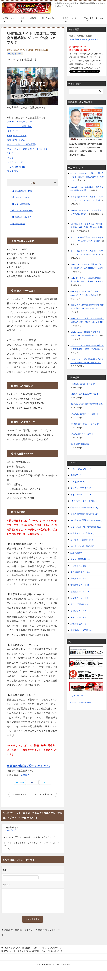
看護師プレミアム (16, 140)
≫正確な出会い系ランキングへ (28, 765)
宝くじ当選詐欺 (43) (79, 604)
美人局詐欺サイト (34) (80, 572)
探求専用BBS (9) (77, 481)
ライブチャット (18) (79, 598)
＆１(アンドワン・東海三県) (21, 144)
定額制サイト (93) (78, 611)
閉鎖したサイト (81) (79, 617)
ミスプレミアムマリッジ (19, 122)
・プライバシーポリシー (80, 702)
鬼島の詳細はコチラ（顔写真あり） (85, 39)
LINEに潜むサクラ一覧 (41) (82, 501)
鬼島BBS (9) (75, 475)
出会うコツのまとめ (69, 19)
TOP (21, 948)
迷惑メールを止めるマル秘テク (85, 394)
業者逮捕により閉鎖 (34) (81, 630)
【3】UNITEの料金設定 (20, 204)
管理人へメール (8, 19)
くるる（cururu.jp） (17, 167)
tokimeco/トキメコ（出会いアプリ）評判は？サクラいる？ (22, 794)
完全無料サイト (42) (79, 578)
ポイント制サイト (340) (80, 494)
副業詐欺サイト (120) (79, 591)
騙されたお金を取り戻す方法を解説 (87, 404)
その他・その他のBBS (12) (82, 546)
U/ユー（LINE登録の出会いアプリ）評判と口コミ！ (45, 794)
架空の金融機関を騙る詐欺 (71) (84, 514)
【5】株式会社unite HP (20, 217)
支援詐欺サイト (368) (79, 585)
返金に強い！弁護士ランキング (85, 424)
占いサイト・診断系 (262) (81, 540)
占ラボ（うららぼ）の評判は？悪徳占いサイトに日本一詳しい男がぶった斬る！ (87, 176)
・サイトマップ (76, 696)
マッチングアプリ (15, 54)
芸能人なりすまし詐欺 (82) (82, 533)
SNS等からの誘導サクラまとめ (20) (86, 520)
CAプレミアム (14, 153)
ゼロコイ (11, 158)
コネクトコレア (15, 162)
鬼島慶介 (25, 775)
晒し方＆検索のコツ (48, 19)
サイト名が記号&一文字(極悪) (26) (85, 527)
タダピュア (12, 131)
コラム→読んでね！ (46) (81, 469)
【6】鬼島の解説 (17, 224)
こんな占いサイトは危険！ (83, 434)
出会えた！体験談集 (28, 19)
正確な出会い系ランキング (93, 19)
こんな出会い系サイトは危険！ (85, 414)
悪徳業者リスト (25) (79, 624)
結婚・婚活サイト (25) (80, 553)
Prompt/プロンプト (16, 135)
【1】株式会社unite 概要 (21, 191)
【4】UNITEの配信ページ (21, 210)
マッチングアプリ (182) (80, 488)
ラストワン (12, 171)
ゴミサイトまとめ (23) (80, 566)
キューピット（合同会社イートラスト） (27, 149)
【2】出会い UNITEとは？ (22, 197)
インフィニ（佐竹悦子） (19, 126)
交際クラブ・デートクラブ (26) (84, 507)
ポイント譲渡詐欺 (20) (80, 559)
